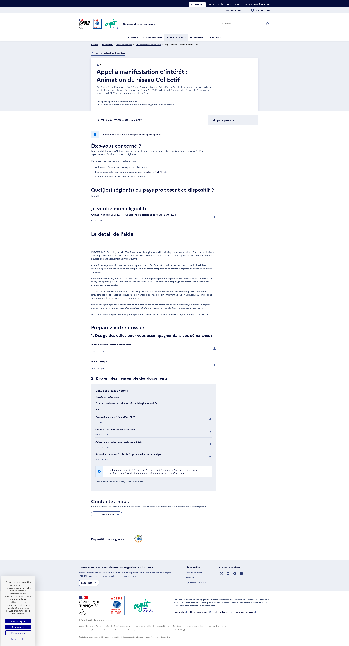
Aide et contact (194, 572)
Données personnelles (122, 626)
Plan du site (177, 626)
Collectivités (215, 4)
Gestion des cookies (143, 626)
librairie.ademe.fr (199, 612)
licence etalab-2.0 (175, 630)
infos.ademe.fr (222, 612)
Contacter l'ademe (104, 514)
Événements (196, 37)
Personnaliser (18, 632)
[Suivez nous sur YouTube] (234, 573)
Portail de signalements (217, 626)
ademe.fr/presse (244, 612)
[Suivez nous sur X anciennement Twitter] (221, 573)
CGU (107, 626)
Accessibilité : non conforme (90, 626)
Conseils (133, 37)
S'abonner (86, 584)
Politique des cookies (194, 626)
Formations (214, 37)
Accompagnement (152, 37)
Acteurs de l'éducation (257, 4)
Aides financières (176, 37)
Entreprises (197, 4)
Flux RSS (190, 577)
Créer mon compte (235, 10)
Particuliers (233, 4)
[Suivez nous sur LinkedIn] (228, 573)
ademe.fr (179, 612)
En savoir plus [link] (18, 638)
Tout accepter (18, 621)
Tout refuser (18, 626)
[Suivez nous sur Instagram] (241, 573)
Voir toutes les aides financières (110, 53)
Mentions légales (162, 626)
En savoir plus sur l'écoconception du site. (153, 637)
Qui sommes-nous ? (196, 582)
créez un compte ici (135, 481)
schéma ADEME (154, 171)
